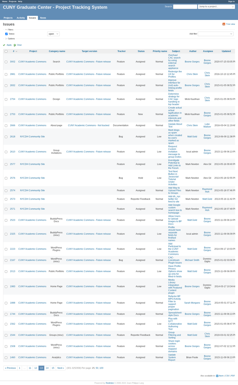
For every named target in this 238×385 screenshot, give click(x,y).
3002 (12, 61)
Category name (57, 51)
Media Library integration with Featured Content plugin (175, 286)
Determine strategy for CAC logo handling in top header (174, 99)
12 (35, 368)
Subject (176, 51)
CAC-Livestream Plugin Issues (175, 260)
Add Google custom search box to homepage (175, 209)
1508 (12, 346)
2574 (12, 190)
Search (168, 6)
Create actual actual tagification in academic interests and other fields (175, 114)
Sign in (231, 1)
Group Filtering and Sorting (174, 335)
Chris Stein (192, 74)
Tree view (230, 24)
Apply (9, 45)
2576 (12, 178)
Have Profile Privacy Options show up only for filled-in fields (175, 271)
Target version (89, 51)
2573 (12, 199)
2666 (12, 125)
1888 (12, 303)
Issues (32, 18)
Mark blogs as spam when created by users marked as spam (175, 136)
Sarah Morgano (192, 303)
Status (11, 33)
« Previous (10, 368)
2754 (12, 99)
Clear (19, 45)
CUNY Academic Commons (32, 61)
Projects (13, 1)
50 (97, 368)
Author (193, 51)
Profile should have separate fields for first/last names (174, 234)
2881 (12, 74)
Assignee (208, 51)
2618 (12, 136)
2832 (12, 85)
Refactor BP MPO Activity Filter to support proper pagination (174, 303)
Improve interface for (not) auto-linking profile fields (175, 85)
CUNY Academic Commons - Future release (88, 61)
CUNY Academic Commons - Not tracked (88, 125)
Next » (60, 368)
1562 (12, 324)
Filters (10, 30)
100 (101, 368)
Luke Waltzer (207, 125)
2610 (12, 151)
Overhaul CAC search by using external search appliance (174, 62)
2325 (12, 234)
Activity (21, 18)
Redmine (110, 383)
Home (4, 1)
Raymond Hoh (207, 190)
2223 (12, 249)
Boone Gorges (192, 61)
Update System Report (172, 357)
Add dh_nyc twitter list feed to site (174, 199)
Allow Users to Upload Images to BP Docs (175, 220)
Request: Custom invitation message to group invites (174, 151)
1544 (12, 335)
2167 (12, 260)
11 (30, 368)
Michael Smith (192, 260)
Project (33, 51)
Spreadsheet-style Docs (175, 314)
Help (20, 1)
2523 (12, 220)
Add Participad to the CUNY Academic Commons (174, 248)
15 (53, 368)
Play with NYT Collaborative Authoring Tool (175, 323)
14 (47, 368)
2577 (12, 164)
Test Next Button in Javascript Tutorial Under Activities (173, 178)
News (43, 18)
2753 (12, 114)
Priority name (160, 51)
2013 (12, 271)
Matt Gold (192, 136)
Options (11, 38)
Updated (226, 51)
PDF (233, 376)
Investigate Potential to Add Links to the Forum (174, 164)
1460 (12, 357)
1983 (12, 286)
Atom (221, 376)
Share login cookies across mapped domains (174, 346)
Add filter (193, 33)
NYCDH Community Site (32, 136)
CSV (227, 376)
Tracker (122, 51)
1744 (12, 314)
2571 (12, 209)
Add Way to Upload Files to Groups (174, 190)
